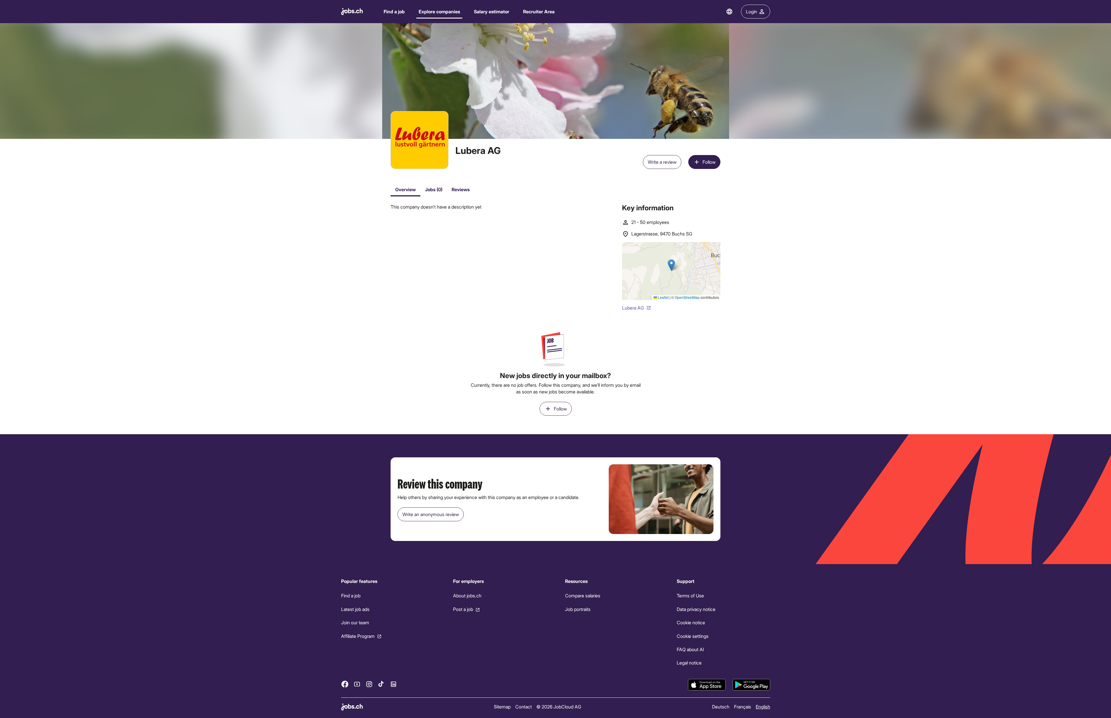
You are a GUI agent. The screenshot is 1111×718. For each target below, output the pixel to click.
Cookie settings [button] (693, 636)
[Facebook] (345, 684)
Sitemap (502, 706)
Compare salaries (582, 596)
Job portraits (577, 609)
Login (751, 11)
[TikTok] (381, 684)
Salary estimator (491, 11)
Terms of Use (690, 596)
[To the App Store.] (707, 685)
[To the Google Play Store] (751, 685)
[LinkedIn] (393, 684)
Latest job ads (355, 609)
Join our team (355, 622)
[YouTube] (357, 684)
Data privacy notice (696, 609)
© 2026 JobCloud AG (558, 706)
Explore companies (439, 11)
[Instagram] (369, 684)
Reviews (461, 189)
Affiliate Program (358, 636)
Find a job (394, 11)
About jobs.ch (467, 596)
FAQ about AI (690, 649)
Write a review (662, 162)
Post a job (463, 609)
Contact (523, 706)
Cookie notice (691, 622)
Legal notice (689, 663)
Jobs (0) (433, 189)
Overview (405, 189)
